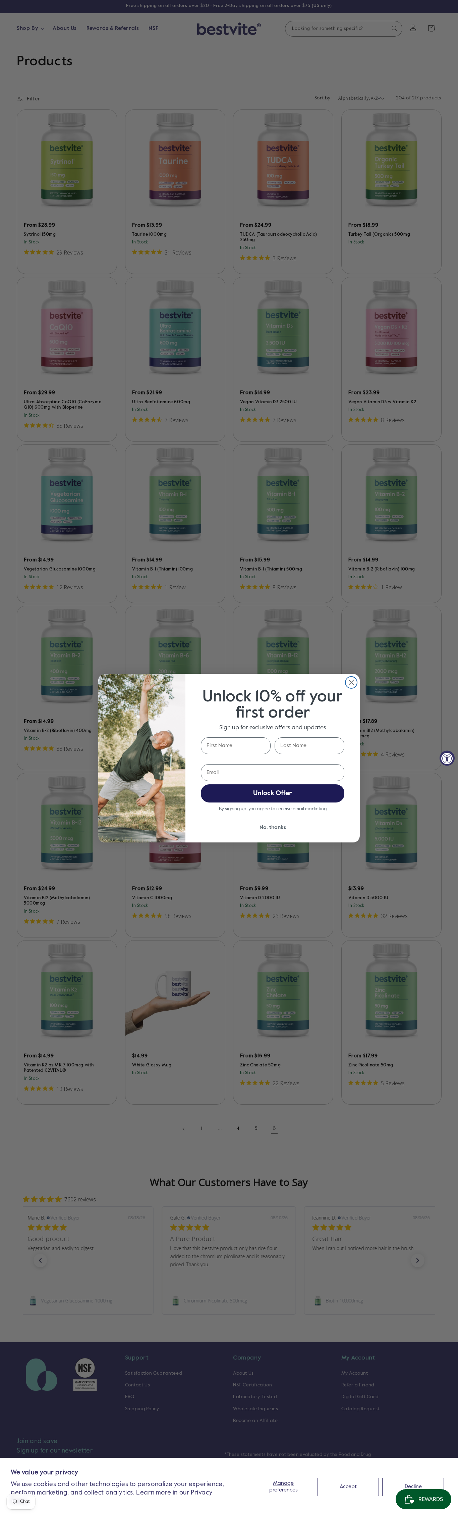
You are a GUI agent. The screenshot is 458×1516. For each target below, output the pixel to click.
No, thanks (273, 827)
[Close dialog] (351, 682)
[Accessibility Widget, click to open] (447, 758)
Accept (348, 1486)
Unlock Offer (272, 793)
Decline (413, 1486)
